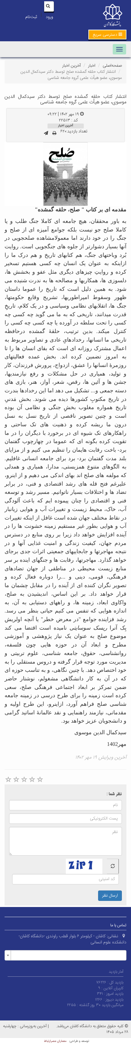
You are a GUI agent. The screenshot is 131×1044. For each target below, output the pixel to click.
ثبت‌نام (31, 17)
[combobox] (65, 955)
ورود (49, 17)
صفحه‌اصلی (112, 65)
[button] (107, 34)
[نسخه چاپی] (54, 133)
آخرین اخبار (71, 65)
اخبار (91, 65)
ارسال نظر (110, 895)
